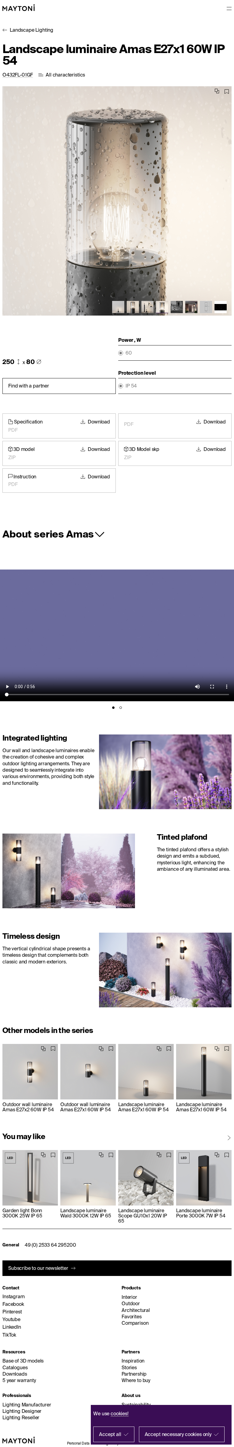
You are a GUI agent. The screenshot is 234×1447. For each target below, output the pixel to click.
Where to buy (136, 1380)
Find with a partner (28, 385)
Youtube (11, 1319)
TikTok (9, 1335)
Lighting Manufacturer (26, 1404)
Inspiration (133, 1360)
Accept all (110, 1434)
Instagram (13, 1296)
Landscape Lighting (31, 30)
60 (129, 352)
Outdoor (131, 1303)
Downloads (14, 1374)
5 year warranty (19, 1380)
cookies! (120, 1413)
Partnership (134, 1374)
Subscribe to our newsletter (38, 1268)
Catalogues (14, 1367)
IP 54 (131, 385)
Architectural (136, 1310)
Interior (129, 1297)
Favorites (132, 1316)
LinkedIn (11, 1327)
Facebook (13, 1304)
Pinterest (12, 1311)
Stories (129, 1367)
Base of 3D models (23, 1360)
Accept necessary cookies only (178, 1434)
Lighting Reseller (20, 1417)
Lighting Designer (21, 1411)
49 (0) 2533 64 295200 (50, 1245)
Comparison (135, 1323)
